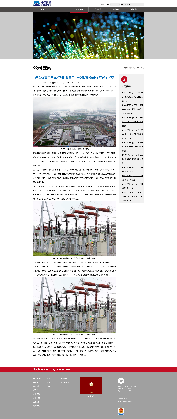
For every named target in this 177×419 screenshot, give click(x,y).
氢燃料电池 (65, 382)
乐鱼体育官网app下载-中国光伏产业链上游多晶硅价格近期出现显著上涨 (132, 134)
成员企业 (36, 390)
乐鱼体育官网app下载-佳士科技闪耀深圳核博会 (132, 170)
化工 (48, 382)
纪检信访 (36, 406)
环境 (48, 386)
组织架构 (36, 386)
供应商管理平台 (105, 4)
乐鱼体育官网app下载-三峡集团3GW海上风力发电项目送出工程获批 (132, 147)
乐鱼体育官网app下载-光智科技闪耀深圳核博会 (132, 186)
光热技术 (64, 379)
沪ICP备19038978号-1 (123, 398)
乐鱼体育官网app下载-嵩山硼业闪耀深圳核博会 (132, 178)
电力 (48, 379)
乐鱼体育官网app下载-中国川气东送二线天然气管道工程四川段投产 (132, 122)
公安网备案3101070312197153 (125, 401)
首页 (125, 68)
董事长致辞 (37, 379)
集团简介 (36, 382)
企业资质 (36, 394)
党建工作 (36, 402)
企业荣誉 (36, 398)
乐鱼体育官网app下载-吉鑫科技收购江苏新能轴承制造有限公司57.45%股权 (132, 109)
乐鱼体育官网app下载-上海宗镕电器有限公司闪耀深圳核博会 (132, 159)
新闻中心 (132, 68)
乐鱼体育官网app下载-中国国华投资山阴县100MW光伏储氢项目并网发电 (133, 197)
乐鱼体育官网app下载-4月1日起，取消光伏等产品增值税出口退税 (132, 97)
